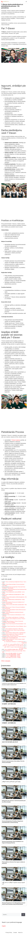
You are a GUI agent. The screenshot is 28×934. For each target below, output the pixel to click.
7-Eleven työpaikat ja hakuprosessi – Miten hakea (14, 628)
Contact (15, 932)
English (4, 926)
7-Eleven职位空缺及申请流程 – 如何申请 (13, 654)
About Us (20, 932)
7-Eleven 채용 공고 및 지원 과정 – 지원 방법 (12, 657)
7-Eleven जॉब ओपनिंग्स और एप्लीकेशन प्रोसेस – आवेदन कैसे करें (13, 649)
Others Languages (5, 661)
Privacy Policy (9, 932)
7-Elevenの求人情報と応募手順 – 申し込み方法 (13, 653)
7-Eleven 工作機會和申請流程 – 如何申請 (13, 656)
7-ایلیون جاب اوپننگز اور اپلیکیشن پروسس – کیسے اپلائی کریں (14, 644)
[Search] (23, 914)
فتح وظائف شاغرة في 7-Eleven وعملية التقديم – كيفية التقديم (13, 645)
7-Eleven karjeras (15, 440)
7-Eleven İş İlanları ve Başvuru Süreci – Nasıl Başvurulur (15, 632)
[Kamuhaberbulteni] (5, 1)
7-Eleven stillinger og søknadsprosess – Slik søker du (14, 617)
